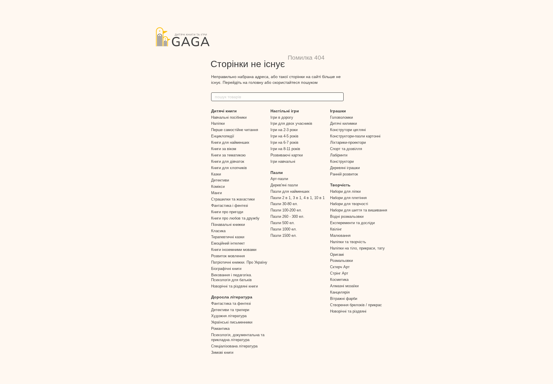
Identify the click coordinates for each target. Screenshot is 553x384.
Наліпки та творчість (348, 242)
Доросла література (231, 297)
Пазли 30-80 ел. (284, 204)
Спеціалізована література (234, 346)
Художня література (229, 316)
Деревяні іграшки (345, 168)
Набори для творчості (349, 204)
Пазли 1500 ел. (283, 235)
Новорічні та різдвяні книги (234, 286)
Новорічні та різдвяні (348, 311)
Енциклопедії (222, 136)
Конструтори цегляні (348, 130)
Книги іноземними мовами (233, 249)
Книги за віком (223, 149)
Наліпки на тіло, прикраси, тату (357, 248)
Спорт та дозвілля (346, 149)
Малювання (340, 235)
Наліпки (218, 123)
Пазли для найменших (290, 191)
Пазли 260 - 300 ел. (287, 216)
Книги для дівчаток (227, 161)
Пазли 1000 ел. (283, 229)
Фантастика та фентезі (231, 303)
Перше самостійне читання (234, 130)
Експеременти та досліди (352, 223)
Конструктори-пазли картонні (355, 136)
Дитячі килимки (343, 123)
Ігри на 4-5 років (284, 136)
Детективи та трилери (230, 310)
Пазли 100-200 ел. (286, 210)
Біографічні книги (226, 268)
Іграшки (338, 111)
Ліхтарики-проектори (348, 142)
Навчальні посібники (229, 117)
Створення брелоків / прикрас (356, 305)
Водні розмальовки (346, 216)
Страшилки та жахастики (233, 199)
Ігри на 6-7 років (284, 142)
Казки (216, 174)
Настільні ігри (284, 111)
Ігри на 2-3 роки (284, 130)
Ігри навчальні (282, 161)
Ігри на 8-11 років (285, 149)
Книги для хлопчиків (229, 168)
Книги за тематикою (228, 155)
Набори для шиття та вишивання (358, 210)
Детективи (220, 180)
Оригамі (337, 254)
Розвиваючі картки (286, 155)
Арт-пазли (279, 179)
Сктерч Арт (340, 267)
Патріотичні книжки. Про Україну (239, 262)
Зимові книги (222, 352)
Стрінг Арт (339, 273)
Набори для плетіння (348, 198)
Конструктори (342, 161)
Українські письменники (231, 322)
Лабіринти (338, 155)
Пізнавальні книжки (228, 224)
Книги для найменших (230, 142)
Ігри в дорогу (281, 117)
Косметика (339, 279)
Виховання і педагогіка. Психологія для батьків (231, 277)
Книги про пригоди (227, 212)
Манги (216, 193)
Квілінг (336, 229)
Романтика (220, 328)
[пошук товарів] (339, 96)
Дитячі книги (224, 111)
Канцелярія (340, 292)
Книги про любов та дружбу (235, 218)
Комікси (218, 186)
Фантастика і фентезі (229, 205)
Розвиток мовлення (228, 256)
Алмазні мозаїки (344, 286)
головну (256, 82)
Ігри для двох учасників (291, 123)
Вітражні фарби (343, 298)
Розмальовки (341, 260)
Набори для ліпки (345, 191)
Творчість (340, 185)
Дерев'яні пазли (284, 185)
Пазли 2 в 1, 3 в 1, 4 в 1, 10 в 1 (297, 198)
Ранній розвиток (344, 174)
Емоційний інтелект (228, 243)
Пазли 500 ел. (282, 223)
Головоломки (341, 117)
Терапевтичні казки (227, 237)
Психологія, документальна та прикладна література (237, 337)
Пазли (276, 172)
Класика (218, 231)
